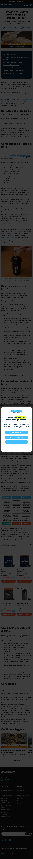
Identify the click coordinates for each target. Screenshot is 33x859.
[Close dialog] (30, 409)
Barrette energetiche (16, 437)
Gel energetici (16, 432)
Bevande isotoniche (16, 442)
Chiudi (16, 446)
